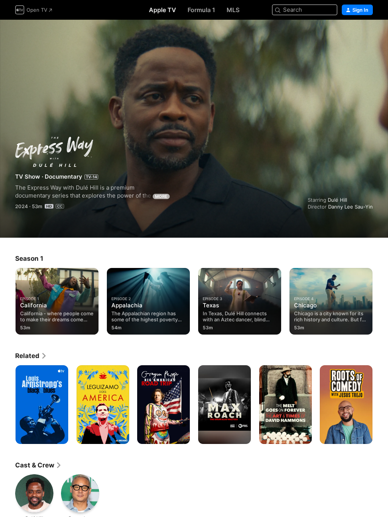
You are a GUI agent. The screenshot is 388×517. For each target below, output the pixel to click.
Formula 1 (201, 10)
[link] (31, 356)
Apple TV (162, 10)
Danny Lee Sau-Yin (350, 207)
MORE (161, 196)
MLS (233, 10)
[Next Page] (380, 300)
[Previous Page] (7, 300)
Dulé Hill (337, 200)
